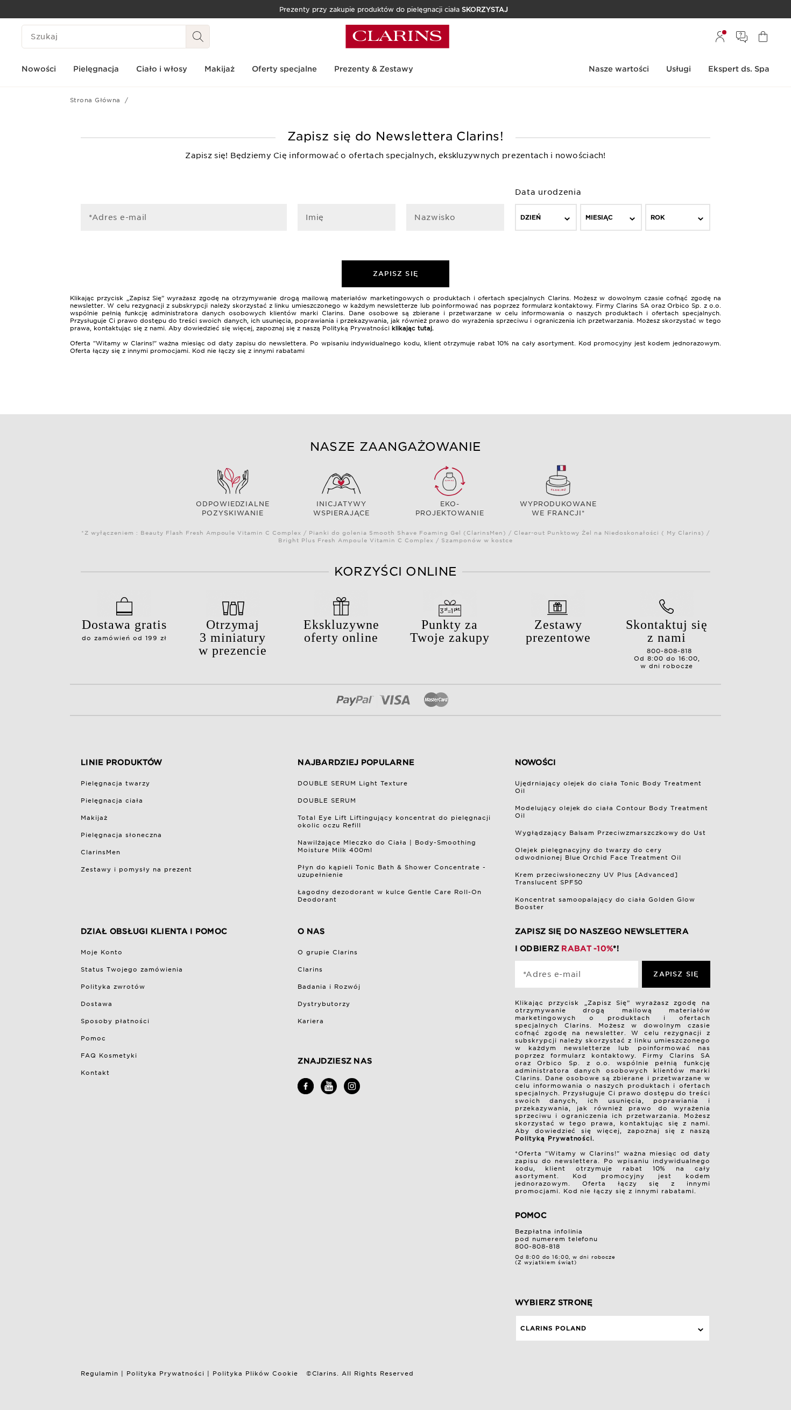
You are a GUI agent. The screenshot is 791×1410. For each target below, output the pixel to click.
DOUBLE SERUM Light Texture (353, 783)
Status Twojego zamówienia (132, 969)
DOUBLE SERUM (327, 800)
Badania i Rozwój (329, 986)
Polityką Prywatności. (555, 1138)
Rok (658, 217)
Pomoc (93, 1038)
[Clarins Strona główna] (397, 36)
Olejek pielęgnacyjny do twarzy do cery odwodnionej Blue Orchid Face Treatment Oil (598, 853)
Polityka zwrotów (113, 986)
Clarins (310, 969)
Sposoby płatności (115, 1021)
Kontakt (95, 1072)
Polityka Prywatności (165, 1373)
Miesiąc (599, 217)
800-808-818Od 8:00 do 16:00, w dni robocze (667, 644)
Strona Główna (95, 100)
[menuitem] (720, 36)
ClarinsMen (101, 852)
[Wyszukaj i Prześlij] (198, 36)
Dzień (530, 217)
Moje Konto (102, 952)
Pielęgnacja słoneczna (121, 835)
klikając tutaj (412, 328)
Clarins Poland (553, 1328)
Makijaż (94, 817)
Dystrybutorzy (324, 1004)
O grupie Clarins (328, 952)
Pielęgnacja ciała (112, 800)
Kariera (311, 1021)
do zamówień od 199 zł (124, 630)
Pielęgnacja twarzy (115, 783)
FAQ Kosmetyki (109, 1055)
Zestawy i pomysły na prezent (136, 869)
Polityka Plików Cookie (255, 1373)
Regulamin (99, 1373)
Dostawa (96, 1004)
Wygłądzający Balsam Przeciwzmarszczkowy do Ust (611, 833)
